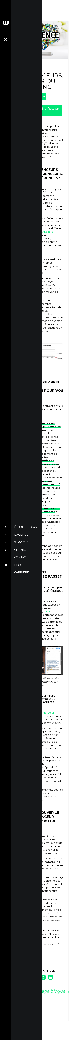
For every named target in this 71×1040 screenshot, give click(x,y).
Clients (20, 550)
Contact (20, 557)
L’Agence (21, 534)
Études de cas (25, 527)
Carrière (21, 572)
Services (21, 542)
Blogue (20, 565)
